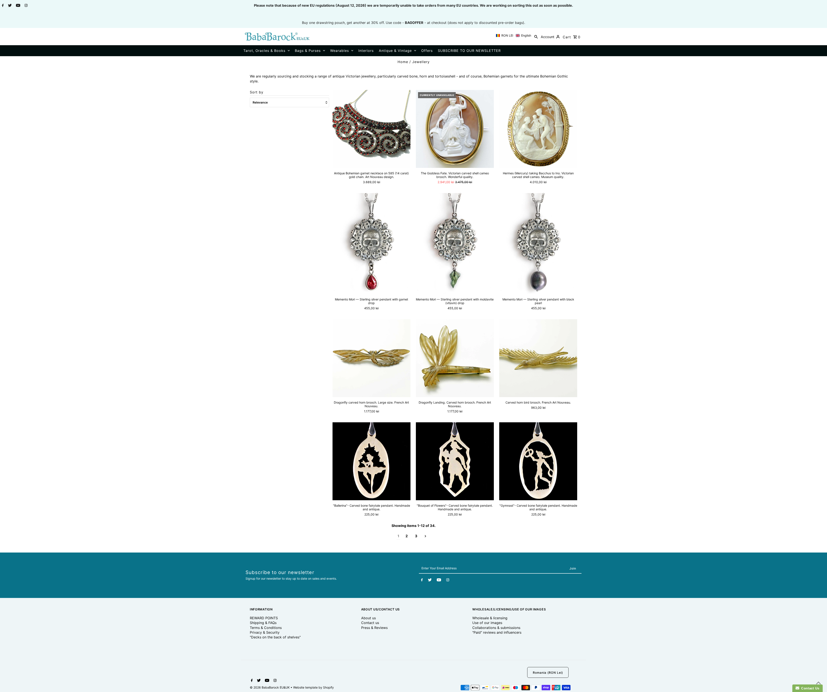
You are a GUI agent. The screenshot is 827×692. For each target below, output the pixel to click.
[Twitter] (9, 6)
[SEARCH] (536, 36)
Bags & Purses (308, 50)
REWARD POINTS (264, 618)
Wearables (339, 50)
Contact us (370, 623)
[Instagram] (25, 6)
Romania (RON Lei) (548, 672)
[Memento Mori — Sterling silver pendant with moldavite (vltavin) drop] (455, 243)
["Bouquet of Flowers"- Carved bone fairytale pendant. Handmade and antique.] (455, 461)
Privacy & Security (265, 632)
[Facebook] (2, 6)
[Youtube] (17, 6)
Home (403, 62)
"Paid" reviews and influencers (496, 632)
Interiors (366, 50)
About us (368, 618)
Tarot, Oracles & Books (264, 50)
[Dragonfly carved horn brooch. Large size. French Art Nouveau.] (371, 358)
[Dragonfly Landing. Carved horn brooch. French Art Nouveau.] (455, 358)
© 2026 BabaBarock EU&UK (270, 687)
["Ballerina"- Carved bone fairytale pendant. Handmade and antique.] (371, 461)
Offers (427, 50)
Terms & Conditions (266, 627)
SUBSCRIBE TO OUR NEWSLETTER (469, 50)
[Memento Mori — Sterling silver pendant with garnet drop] (371, 243)
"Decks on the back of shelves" (275, 637)
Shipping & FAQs (263, 623)
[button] (513, 35)
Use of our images (487, 623)
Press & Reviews (374, 627)
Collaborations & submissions (496, 627)
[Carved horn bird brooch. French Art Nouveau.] (538, 358)
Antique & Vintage (395, 50)
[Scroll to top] (818, 683)
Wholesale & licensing (489, 618)
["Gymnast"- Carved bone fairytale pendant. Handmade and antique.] (538, 461)
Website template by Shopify (313, 687)
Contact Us (809, 688)
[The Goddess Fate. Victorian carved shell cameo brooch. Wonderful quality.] (455, 129)
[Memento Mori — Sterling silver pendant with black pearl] (538, 243)
